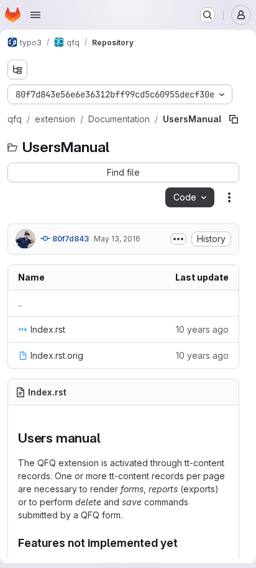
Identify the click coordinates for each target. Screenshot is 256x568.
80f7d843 (69, 238)
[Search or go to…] (207, 14)
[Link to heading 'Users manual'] (107, 438)
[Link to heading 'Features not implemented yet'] (184, 542)
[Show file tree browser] (17, 69)
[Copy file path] (234, 119)
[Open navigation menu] (35, 15)
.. (20, 303)
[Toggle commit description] (178, 239)
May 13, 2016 (117, 238)
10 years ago (202, 329)
